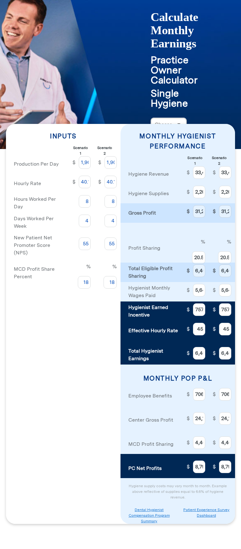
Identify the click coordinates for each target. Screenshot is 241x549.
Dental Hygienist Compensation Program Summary (149, 515)
